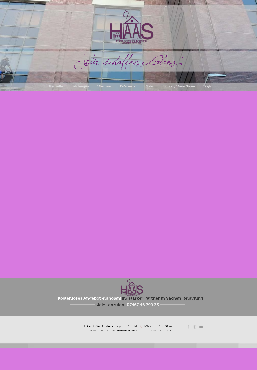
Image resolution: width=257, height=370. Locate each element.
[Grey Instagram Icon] (195, 327)
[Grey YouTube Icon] (201, 327)
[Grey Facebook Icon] (188, 327)
